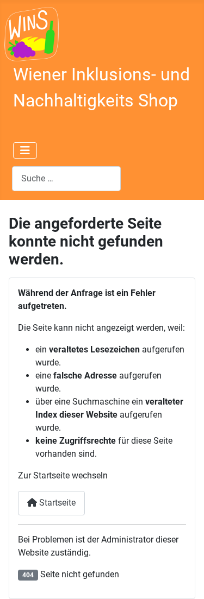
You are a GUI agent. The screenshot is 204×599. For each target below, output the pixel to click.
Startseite (56, 502)
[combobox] (66, 178)
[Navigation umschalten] (25, 150)
